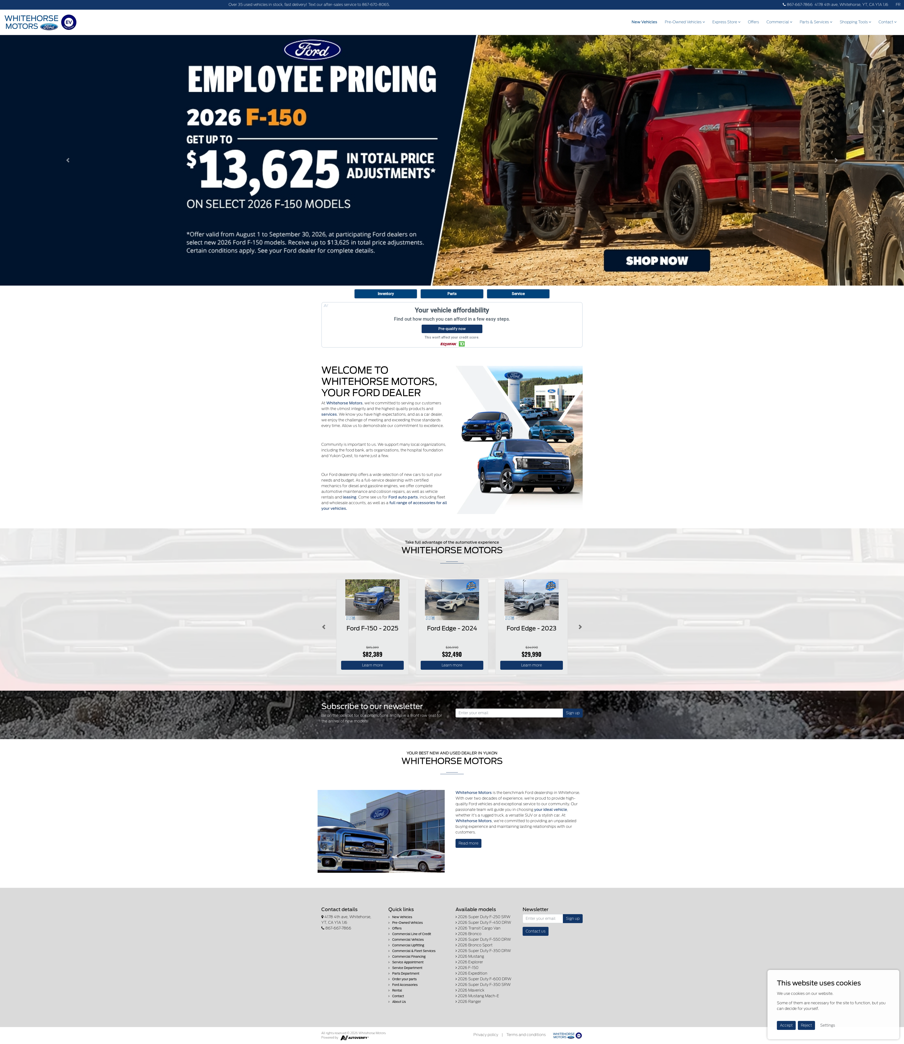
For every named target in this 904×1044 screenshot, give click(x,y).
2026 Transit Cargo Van (478, 928)
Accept (786, 1025)
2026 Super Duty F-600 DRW (484, 979)
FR (898, 4)
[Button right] (580, 626)
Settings (827, 1025)
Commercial (778, 22)
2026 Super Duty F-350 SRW (484, 984)
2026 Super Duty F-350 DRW (484, 950)
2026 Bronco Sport (474, 945)
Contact (886, 22)
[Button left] (323, 626)
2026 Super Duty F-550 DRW (484, 939)
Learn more (372, 665)
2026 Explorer (470, 962)
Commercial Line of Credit (411, 934)
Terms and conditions (526, 1034)
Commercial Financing (408, 956)
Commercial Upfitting (407, 945)
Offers (753, 22)
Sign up (573, 713)
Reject (806, 1025)
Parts (452, 293)
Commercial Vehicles (407, 939)
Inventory (386, 293)
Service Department (406, 968)
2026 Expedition (472, 973)
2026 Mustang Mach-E (478, 996)
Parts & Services (815, 22)
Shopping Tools (854, 22)
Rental (396, 990)
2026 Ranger (469, 1001)
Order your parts (404, 979)
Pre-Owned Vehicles (683, 22)
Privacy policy (485, 1034)
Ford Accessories (404, 985)
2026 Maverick (470, 990)
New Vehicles (644, 22)
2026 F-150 (467, 967)
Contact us (535, 931)
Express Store (725, 22)
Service (518, 293)
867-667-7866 (799, 4)
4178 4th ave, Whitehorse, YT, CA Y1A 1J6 (851, 4)
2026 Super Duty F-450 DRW (484, 922)
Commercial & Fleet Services (413, 951)
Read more (468, 843)
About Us (398, 1002)
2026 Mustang (470, 956)
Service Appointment (407, 962)
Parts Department (405, 973)
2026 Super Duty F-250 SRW (483, 917)
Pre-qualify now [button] (452, 329)
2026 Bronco (469, 934)
